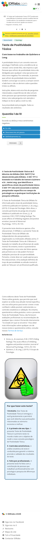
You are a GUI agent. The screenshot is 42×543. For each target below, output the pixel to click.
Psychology (19, 40)
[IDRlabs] (14, 6)
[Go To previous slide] (17, 29)
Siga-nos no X (11, 525)
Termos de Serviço (15, 330)
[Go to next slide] (25, 29)
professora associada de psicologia (21, 36)
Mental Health (8, 40)
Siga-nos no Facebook (14, 522)
